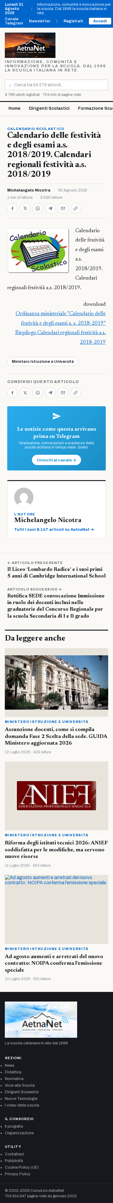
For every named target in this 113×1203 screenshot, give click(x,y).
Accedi (100, 21)
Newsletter (39, 21)
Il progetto (14, 1126)
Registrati (73, 21)
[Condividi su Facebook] (12, 208)
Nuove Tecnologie (21, 1099)
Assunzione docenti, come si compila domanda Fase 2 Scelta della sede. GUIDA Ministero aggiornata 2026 (56, 736)
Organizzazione (19, 1133)
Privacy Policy (17, 1174)
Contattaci (14, 1154)
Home (14, 108)
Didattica (13, 1072)
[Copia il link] (76, 208)
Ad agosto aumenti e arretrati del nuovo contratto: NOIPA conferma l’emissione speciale (54, 963)
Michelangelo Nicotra (28, 190)
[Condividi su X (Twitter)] (25, 208)
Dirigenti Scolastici (49, 108)
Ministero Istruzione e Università (43, 361)
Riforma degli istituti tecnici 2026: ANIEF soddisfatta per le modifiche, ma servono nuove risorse (56, 850)
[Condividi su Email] (63, 208)
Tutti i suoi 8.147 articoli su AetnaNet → (54, 529)
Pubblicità (14, 1161)
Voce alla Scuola (20, 1085)
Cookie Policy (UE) (22, 1167)
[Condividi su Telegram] (50, 208)
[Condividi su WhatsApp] (38, 208)
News (9, 1065)
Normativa (14, 1079)
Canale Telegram (14, 21)
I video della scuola (22, 1105)
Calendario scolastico (35, 129)
